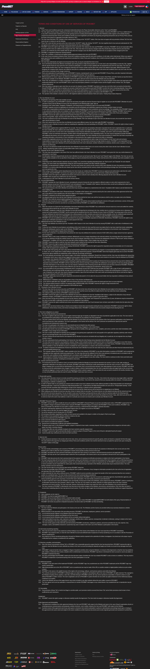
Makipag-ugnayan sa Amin (22, 32)
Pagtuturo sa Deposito (21, 26)
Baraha (46, 11)
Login (130, 6)
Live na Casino (26, 11)
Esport (71, 11)
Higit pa (144, 12)
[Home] (7, 6)
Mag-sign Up (140, 6)
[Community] (125, 6)
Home (5, 11)
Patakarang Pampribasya (22, 39)
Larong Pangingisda (58, 11)
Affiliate (113, 11)
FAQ (17, 29)
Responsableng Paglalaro (22, 42)
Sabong (79, 11)
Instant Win (97, 11)
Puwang (37, 11)
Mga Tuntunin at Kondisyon (22, 35)
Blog (76, 666)
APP (106, 11)
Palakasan (14, 11)
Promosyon (136, 11)
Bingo (88, 11)
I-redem (106, 1)
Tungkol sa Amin (20, 22)
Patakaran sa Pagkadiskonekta (23, 45)
